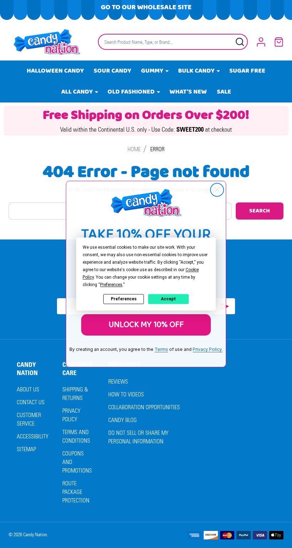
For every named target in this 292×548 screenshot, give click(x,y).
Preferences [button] (111, 284)
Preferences (124, 298)
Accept (168, 298)
